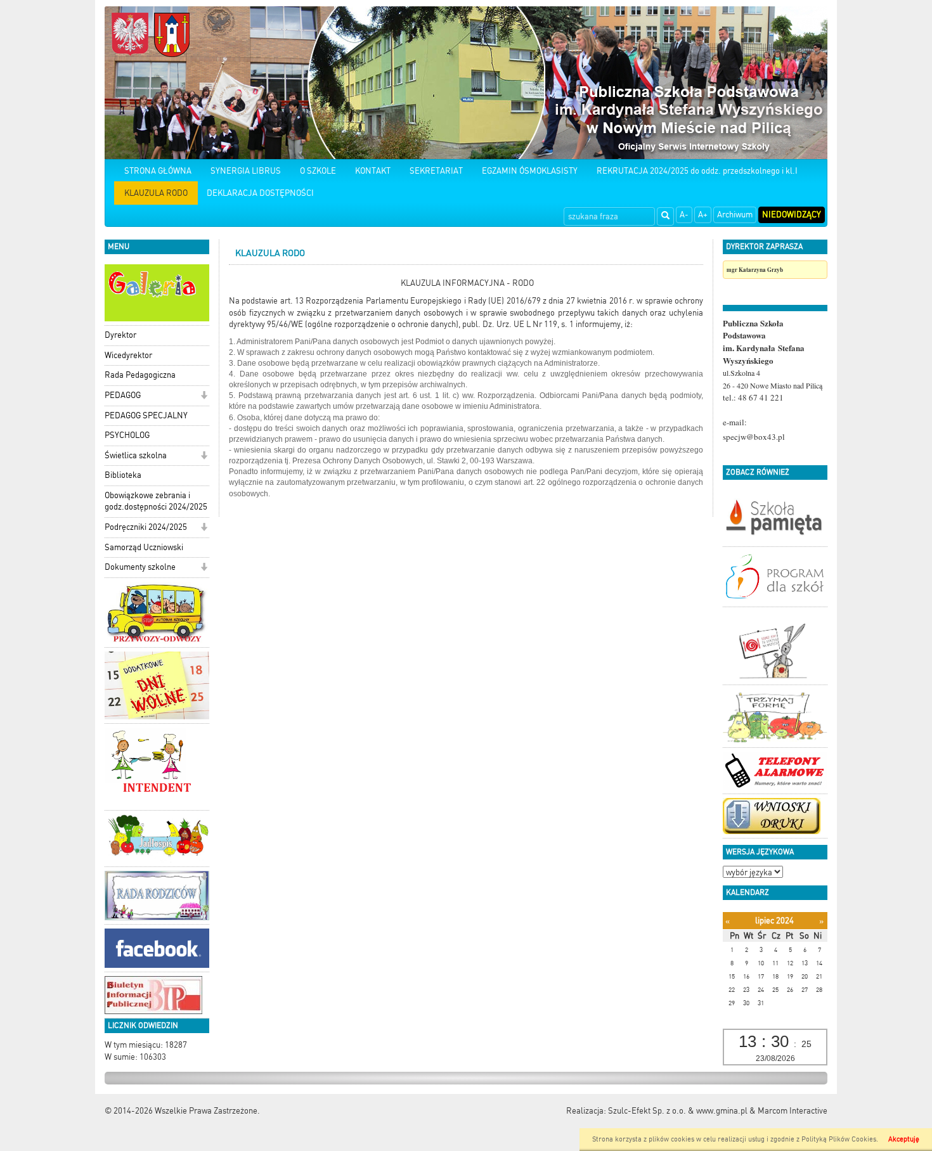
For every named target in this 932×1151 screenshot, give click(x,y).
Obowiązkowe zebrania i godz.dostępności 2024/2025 (156, 501)
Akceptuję (903, 1139)
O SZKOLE (318, 171)
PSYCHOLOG (127, 435)
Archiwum (735, 214)
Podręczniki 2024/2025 (146, 527)
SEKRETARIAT (436, 171)
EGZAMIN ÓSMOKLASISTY (530, 171)
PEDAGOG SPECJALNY (146, 415)
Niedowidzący (791, 214)
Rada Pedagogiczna (140, 375)
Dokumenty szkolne (140, 567)
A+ (703, 214)
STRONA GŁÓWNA (157, 171)
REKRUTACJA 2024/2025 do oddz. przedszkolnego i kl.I (697, 171)
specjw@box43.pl (754, 436)
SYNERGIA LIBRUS (245, 171)
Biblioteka (123, 475)
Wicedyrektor (128, 355)
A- (684, 214)
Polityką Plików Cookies (838, 1139)
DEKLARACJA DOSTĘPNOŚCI (260, 193)
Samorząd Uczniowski (144, 547)
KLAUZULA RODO (156, 193)
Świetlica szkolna (136, 455)
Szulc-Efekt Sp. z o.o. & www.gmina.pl (678, 1111)
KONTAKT (373, 171)
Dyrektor (120, 335)
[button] (203, 396)
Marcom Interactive (792, 1111)
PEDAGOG (123, 395)
